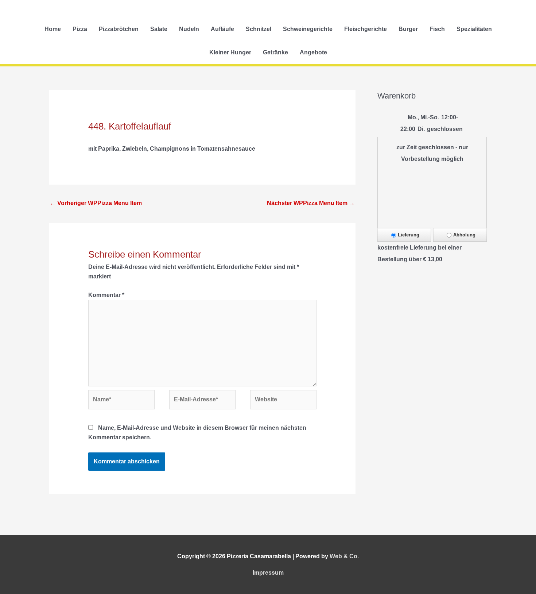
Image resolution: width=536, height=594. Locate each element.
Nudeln (189, 29)
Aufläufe (222, 29)
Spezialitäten (474, 29)
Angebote (313, 52)
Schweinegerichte (308, 29)
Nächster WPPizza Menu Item (311, 203)
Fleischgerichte (365, 29)
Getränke (275, 52)
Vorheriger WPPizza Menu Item (96, 203)
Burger (408, 29)
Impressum (268, 573)
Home (52, 29)
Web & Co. (344, 556)
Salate (158, 29)
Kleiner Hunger (230, 52)
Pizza (80, 29)
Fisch (437, 29)
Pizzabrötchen (119, 29)
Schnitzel (258, 29)
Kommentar (106, 295)
